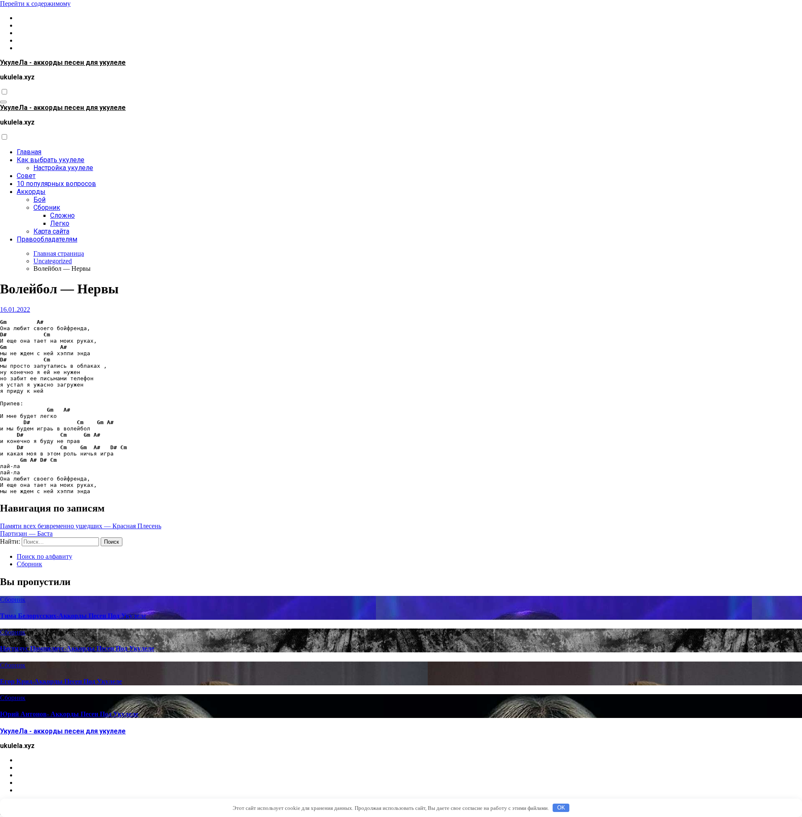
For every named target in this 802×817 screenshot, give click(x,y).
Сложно (62, 215)
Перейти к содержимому (35, 3)
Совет (26, 176)
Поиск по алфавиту (44, 556)
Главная (29, 152)
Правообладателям (47, 239)
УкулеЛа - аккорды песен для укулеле (63, 62)
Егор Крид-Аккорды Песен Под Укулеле (61, 681)
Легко (59, 223)
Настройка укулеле (63, 168)
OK (561, 807)
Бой (39, 200)
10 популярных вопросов (56, 184)
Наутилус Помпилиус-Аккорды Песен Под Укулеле (77, 648)
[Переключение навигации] (3, 102)
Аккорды (31, 192)
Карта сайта (51, 231)
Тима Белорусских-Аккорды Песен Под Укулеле (73, 615)
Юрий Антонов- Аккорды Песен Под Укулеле (69, 714)
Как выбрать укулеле (50, 160)
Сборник (46, 207)
